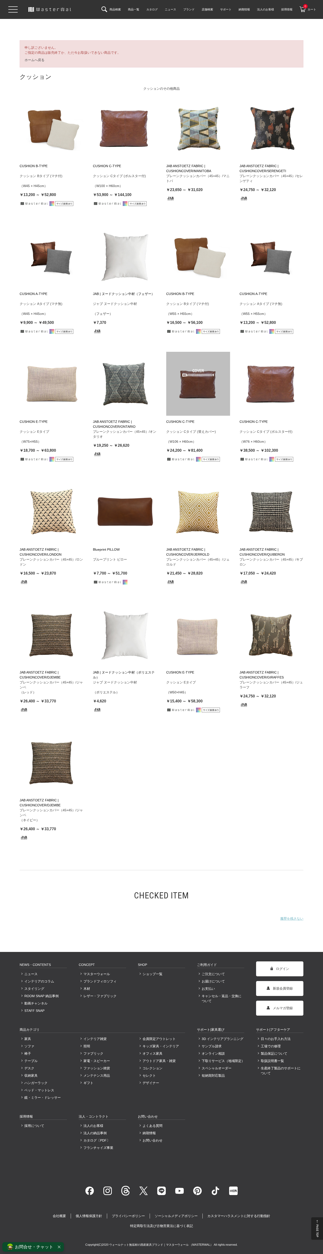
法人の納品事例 (95, 1133)
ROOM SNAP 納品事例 (41, 996)
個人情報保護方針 (89, 1216)
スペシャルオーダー (216, 1068)
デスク (29, 1068)
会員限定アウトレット (159, 1039)
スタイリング (34, 989)
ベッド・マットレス (39, 1090)
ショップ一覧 (152, 974)
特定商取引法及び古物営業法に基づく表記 (161, 1226)
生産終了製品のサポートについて (281, 1070)
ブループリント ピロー (110, 559)
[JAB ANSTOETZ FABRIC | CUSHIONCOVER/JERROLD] (198, 512)
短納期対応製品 (213, 1075)
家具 (27, 1039)
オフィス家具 (152, 1053)
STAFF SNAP (34, 1011)
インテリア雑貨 (95, 1039)
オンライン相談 (213, 1053)
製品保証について (274, 1053)
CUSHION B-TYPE (34, 166)
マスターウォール (96, 974)
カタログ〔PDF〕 (96, 1140)
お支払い (208, 989)
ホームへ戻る (34, 60)
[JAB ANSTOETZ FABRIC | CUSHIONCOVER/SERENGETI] (271, 128)
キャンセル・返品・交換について (221, 998)
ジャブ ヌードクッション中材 (115, 304)
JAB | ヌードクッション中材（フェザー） (124, 294)
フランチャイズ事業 (98, 1148)
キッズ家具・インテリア (161, 1046)
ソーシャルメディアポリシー (176, 1216)
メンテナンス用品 (96, 1075)
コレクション (152, 1068)
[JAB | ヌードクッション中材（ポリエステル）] (125, 634)
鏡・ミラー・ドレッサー (42, 1097)
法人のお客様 (93, 1126)
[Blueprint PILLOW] (125, 512)
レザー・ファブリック (100, 996)
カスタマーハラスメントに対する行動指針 (238, 1216)
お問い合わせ (152, 1140)
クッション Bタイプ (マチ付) (41, 176)
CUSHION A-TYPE (33, 294)
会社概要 (59, 1216)
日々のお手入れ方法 (276, 1039)
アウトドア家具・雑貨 (159, 1061)
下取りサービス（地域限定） (223, 1061)
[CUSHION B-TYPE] (51, 128)
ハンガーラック (36, 1083)
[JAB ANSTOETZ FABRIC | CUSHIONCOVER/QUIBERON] (271, 512)
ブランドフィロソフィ (100, 981)
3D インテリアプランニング (222, 1039)
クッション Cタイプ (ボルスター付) (119, 176)
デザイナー (151, 1083)
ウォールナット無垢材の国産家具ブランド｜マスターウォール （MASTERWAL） (161, 1244)
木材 (86, 989)
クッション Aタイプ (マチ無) (41, 304)
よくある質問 (152, 1126)
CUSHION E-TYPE (34, 422)
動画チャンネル (36, 1003)
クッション (151, 88)
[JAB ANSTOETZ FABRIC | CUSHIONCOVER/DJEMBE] (51, 634)
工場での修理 (271, 1046)
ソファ (29, 1046)
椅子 (27, 1053)
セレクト (149, 1075)
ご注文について (213, 974)
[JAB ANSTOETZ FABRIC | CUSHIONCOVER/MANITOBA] (198, 128)
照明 (86, 1046)
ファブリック (93, 1053)
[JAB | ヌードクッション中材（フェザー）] (125, 256)
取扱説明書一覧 (272, 1061)
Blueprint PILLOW (106, 549)
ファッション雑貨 (96, 1068)
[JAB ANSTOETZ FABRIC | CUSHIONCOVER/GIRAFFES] (271, 634)
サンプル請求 (212, 1046)
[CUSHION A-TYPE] (51, 256)
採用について (34, 1126)
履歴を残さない (291, 918)
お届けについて (213, 981)
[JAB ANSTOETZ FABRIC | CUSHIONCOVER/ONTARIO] (125, 384)
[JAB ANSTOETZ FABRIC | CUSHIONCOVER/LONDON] (51, 512)
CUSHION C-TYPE (107, 166)
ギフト (88, 1083)
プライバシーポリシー (128, 1216)
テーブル (31, 1061)
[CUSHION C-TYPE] (125, 128)
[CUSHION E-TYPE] (51, 384)
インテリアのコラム (39, 981)
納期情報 (149, 1133)
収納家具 (31, 1075)
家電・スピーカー (96, 1061)
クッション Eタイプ (34, 431)
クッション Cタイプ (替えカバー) (191, 431)
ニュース (31, 974)
